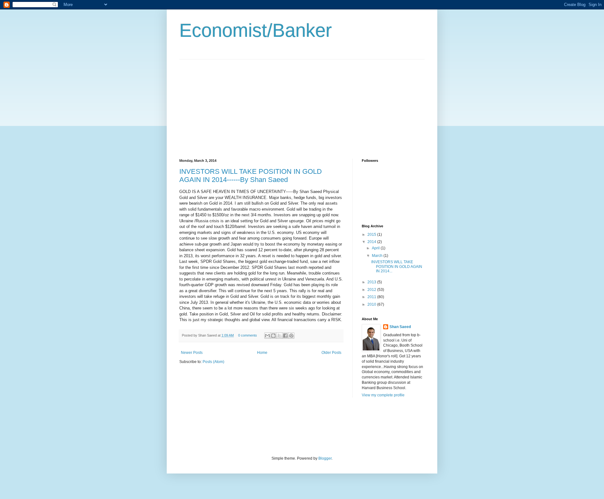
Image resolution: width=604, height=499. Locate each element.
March (377, 255)
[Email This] (267, 335)
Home (262, 352)
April (376, 248)
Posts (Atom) (213, 362)
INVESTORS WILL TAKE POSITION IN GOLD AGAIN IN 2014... (396, 266)
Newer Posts (192, 352)
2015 (372, 234)
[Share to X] (279, 335)
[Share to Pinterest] (291, 335)
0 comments (247, 335)
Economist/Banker (255, 30)
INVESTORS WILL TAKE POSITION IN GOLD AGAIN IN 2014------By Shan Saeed (250, 175)
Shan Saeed (400, 327)
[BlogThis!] (273, 335)
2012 (372, 289)
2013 (372, 282)
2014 (372, 242)
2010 (372, 304)
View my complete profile (383, 395)
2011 (372, 297)
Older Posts (331, 352)
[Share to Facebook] (285, 335)
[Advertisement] (232, 104)
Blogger (325, 458)
